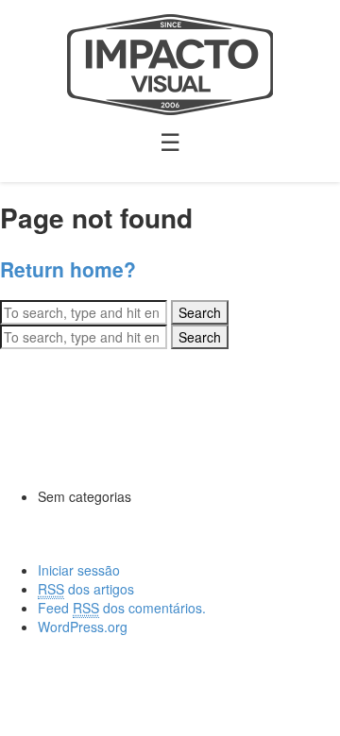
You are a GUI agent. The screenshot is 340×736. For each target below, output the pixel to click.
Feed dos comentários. (122, 607)
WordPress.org (83, 626)
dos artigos (86, 588)
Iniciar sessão (79, 569)
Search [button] (199, 312)
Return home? (68, 269)
